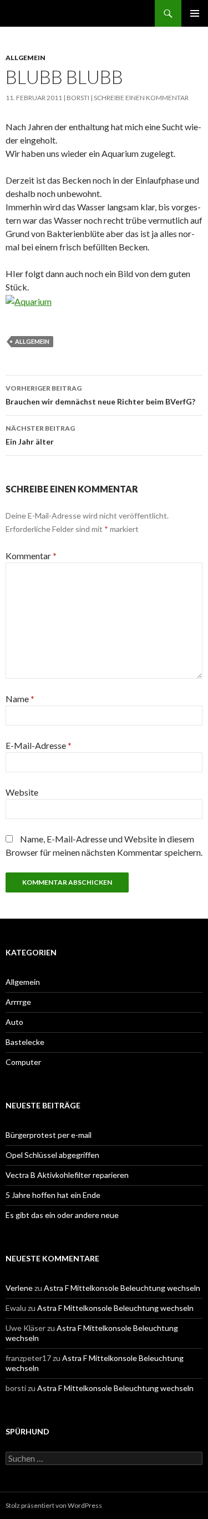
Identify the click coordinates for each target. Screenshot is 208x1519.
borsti (78, 97)
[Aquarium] (29, 300)
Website (22, 792)
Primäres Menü (194, 13)
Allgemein (25, 57)
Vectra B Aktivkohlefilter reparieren (67, 1175)
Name (20, 698)
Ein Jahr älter (40, 435)
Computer (23, 1062)
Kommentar (31, 555)
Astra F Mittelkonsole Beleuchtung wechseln (122, 1288)
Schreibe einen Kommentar (141, 97)
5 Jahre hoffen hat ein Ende (53, 1195)
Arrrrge (18, 1002)
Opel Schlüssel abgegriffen (52, 1155)
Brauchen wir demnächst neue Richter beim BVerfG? (100, 395)
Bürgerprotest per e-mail (49, 1135)
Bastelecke (25, 1042)
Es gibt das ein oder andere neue (62, 1215)
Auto (14, 1022)
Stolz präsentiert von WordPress (54, 1505)
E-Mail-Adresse (39, 745)
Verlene (19, 1288)
